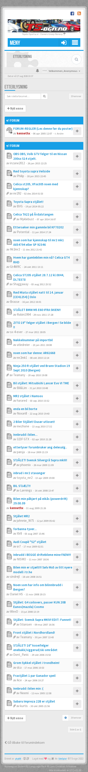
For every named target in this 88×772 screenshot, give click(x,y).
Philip (20, 176)
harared (22, 400)
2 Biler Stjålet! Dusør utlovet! (34, 422)
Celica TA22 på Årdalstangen (33, 214)
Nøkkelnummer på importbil (33, 340)
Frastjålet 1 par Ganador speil (34, 676)
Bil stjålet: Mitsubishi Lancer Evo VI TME (41, 383)
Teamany (19, 375)
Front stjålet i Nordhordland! (34, 632)
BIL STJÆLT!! (22, 486)
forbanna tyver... (25, 529)
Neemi (24, 693)
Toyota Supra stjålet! (28, 202)
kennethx (23, 133)
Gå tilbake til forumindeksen (26, 742)
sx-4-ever (16, 332)
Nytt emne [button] (16, 108)
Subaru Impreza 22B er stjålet (34, 701)
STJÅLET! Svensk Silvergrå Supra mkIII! (40, 460)
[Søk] (44, 96)
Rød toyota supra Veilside (31, 171)
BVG (20, 206)
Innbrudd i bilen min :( (28, 688)
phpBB (18, 758)
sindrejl (15, 576)
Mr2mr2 (15, 249)
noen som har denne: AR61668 (34, 353)
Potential (23, 232)
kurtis (24, 706)
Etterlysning (15, 87)
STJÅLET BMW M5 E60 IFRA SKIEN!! (37, 310)
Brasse (14, 302)
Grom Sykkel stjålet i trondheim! (36, 663)
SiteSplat (63, 758)
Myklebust (27, 219)
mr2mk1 (22, 358)
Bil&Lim (22, 388)
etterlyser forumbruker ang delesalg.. (40, 447)
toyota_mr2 (24, 478)
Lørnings (26, 490)
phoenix (25, 465)
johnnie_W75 (25, 521)
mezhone (23, 426)
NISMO (21, 559)
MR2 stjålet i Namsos (28, 396)
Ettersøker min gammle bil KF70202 (38, 227)
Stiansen (26, 624)
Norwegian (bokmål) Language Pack (25, 766)
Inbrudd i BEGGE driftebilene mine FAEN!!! (42, 555)
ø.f (19, 546)
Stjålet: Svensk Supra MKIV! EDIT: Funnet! (42, 620)
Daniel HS (16, 594)
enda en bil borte (25, 409)
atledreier (23, 345)
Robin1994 (24, 314)
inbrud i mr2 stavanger (29, 473)
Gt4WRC (15, 267)
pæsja (21, 452)
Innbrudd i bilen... (25, 435)
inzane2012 (17, 163)
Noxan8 (22, 413)
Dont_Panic (21, 655)
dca (19, 667)
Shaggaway (20, 284)
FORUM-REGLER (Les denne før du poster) (43, 129)
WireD (14, 611)
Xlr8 (19, 533)
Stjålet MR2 (21, 516)
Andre (60, 133)
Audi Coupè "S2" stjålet (29, 542)
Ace (19, 680)
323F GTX (23, 439)
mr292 (17, 193)
